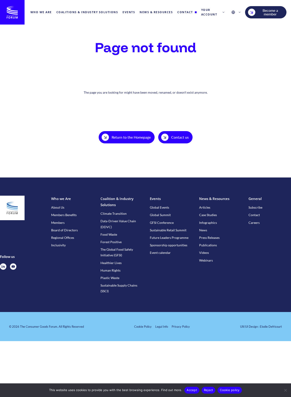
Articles (204, 207)
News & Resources (214, 198)
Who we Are (61, 198)
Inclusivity (58, 245)
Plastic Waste (109, 278)
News (203, 230)
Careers (254, 223)
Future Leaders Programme (169, 238)
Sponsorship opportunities (168, 245)
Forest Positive (111, 242)
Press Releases (209, 238)
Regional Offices (62, 238)
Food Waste (108, 234)
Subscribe (255, 207)
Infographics (208, 223)
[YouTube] (13, 266)
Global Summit (160, 215)
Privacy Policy (181, 326)
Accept (192, 390)
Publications (208, 245)
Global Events (159, 207)
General (255, 198)
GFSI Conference (162, 223)
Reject (208, 390)
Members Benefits (64, 215)
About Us (57, 207)
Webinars (206, 260)
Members (58, 223)
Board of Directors (64, 230)
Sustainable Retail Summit (168, 230)
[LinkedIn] (3, 266)
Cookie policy (229, 390)
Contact (254, 215)
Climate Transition (113, 213)
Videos (204, 253)
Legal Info (161, 326)
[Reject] (285, 390)
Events (155, 198)
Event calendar (160, 253)
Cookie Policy (143, 326)
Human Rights (110, 270)
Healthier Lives (111, 263)
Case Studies (208, 215)
